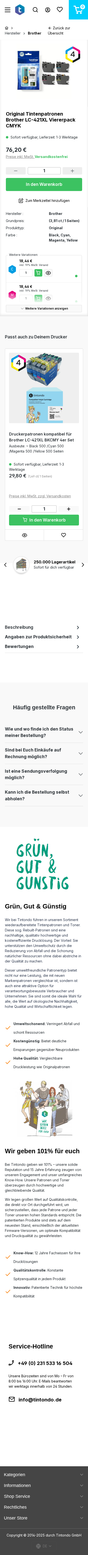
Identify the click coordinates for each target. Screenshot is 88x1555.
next (82, 564)
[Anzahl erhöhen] (72, 171)
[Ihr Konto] (47, 9)
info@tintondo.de (40, 1400)
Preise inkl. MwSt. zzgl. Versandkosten (40, 496)
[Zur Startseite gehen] (20, 9)
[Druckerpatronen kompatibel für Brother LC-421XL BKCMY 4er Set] (44, 388)
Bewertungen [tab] (19, 646)
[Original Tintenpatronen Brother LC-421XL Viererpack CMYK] (44, 71)
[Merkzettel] (60, 10)
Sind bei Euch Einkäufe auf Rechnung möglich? (33, 753)
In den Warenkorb (44, 184)
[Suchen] (35, 9)
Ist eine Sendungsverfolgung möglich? (36, 774)
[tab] (43, 627)
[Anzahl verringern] (16, 171)
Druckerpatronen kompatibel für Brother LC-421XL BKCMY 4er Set (41, 437)
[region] (44, 71)
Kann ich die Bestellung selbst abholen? (37, 795)
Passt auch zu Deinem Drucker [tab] (36, 336)
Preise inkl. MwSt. (20, 157)
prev (5, 564)
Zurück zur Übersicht (59, 30)
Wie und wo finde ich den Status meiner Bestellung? (39, 732)
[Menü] (7, 10)
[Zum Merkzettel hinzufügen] (63, 535)
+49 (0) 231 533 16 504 (45, 1363)
